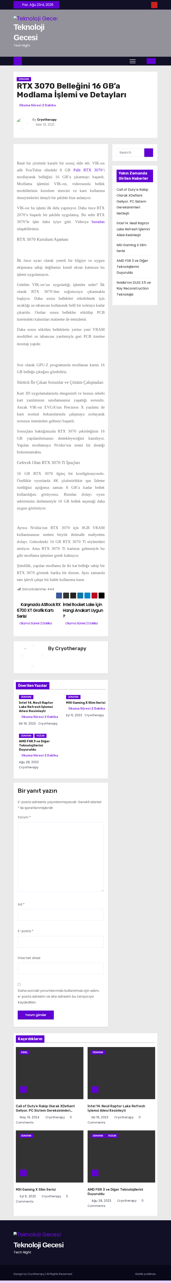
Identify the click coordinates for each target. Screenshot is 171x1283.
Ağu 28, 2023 (29, 762)
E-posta (26, 931)
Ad (21, 904)
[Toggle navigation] (132, 61)
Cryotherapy (47, 120)
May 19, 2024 (30, 1117)
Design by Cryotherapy (29, 1274)
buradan (98, 221)
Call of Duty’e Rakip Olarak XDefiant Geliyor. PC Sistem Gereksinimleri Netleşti (132, 201)
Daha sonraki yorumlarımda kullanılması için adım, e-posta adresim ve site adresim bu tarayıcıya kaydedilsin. (58, 996)
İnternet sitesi (29, 958)
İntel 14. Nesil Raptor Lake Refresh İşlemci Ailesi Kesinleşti (36, 707)
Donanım (24, 79)
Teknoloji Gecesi (38, 1245)
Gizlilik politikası (145, 1274)
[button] (142, 60)
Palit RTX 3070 (88, 170)
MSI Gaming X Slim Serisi (86, 703)
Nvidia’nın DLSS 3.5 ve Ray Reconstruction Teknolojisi (134, 288)
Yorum (24, 817)
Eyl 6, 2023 (74, 715)
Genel (24, 1052)
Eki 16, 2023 (27, 723)
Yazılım (40, 735)
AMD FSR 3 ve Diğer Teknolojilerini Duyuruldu (132, 266)
